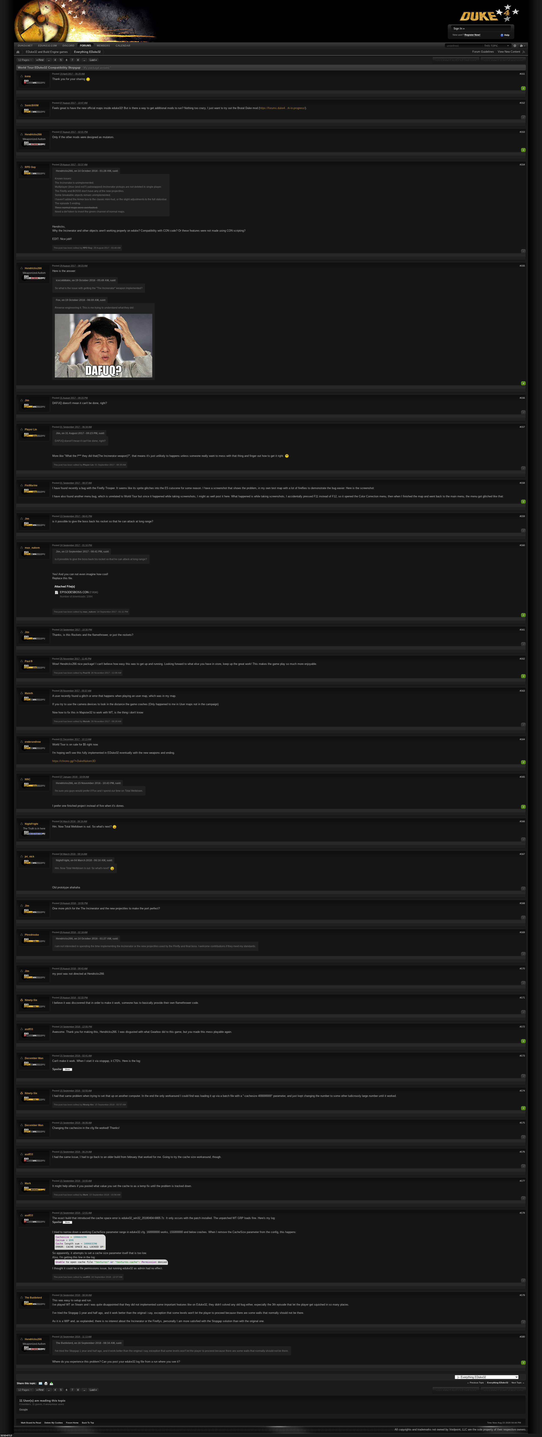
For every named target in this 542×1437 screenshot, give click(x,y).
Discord (68, 45)
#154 (522, 164)
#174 (522, 1090)
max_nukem (32, 547)
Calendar (123, 45)
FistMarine (31, 485)
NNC (27, 779)
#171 (522, 997)
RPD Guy (30, 167)
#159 (522, 516)
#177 (522, 1181)
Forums (85, 45)
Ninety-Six (31, 1000)
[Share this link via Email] (40, 1383)
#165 (522, 777)
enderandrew (33, 741)
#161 (522, 629)
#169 (522, 932)
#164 (522, 739)
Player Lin (31, 429)
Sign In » (459, 28)
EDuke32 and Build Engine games (47, 51)
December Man (34, 1058)
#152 (522, 103)
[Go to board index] (91, 20)
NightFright (31, 823)
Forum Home (72, 1423)
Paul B (29, 661)
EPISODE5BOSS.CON (74, 592)
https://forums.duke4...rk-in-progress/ (282, 108)
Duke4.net (25, 45)
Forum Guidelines (483, 51)
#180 (522, 1336)
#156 (522, 398)
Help (506, 35)
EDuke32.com (47, 45)
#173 (522, 1055)
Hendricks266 (33, 134)
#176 (522, 1151)
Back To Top (88, 1423)
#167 (522, 854)
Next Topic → (518, 1382)
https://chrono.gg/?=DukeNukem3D (73, 761)
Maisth (29, 693)
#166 (522, 821)
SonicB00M (32, 105)
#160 (522, 545)
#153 (522, 132)
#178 (522, 1213)
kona (28, 76)
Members (103, 45)
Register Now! (472, 35)
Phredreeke (32, 934)
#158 (522, 483)
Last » (93, 60)
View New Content (509, 51)
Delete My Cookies (53, 1423)
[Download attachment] (56, 592)
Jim (27, 400)
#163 (522, 690)
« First (39, 60)
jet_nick (29, 856)
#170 (522, 968)
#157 (522, 427)
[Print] (46, 1383)
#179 (522, 1295)
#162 (522, 658)
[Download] (51, 1383)
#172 (522, 1026)
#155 (522, 265)
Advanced (514, 46)
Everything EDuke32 (87, 51)
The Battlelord (33, 1297)
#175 (522, 1122)
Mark (28, 1183)
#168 (522, 903)
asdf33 (29, 1029)
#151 (522, 74)
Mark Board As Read (31, 1423)
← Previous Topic (475, 1382)
